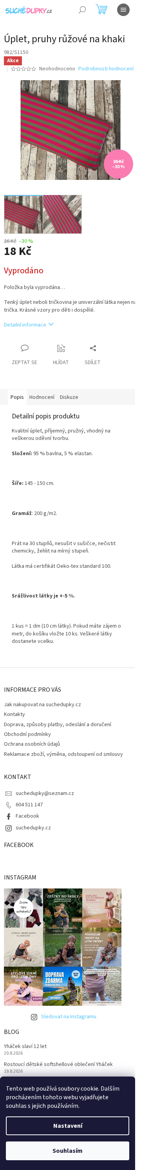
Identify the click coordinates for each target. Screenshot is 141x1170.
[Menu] (123, 10)
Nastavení (67, 1126)
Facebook (27, 816)
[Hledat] (82, 10)
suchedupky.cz (33, 828)
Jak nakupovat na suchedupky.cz (42, 705)
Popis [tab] (17, 397)
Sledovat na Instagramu (68, 1017)
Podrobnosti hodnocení (106, 69)
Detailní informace (25, 325)
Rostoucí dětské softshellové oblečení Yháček (58, 1064)
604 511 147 (29, 805)
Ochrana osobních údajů (32, 744)
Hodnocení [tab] (41, 397)
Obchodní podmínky (27, 734)
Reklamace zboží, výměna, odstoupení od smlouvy (63, 754)
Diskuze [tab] (69, 397)
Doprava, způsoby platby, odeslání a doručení (57, 725)
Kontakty (14, 714)
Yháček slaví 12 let (25, 1046)
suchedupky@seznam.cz (45, 793)
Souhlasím (67, 1151)
